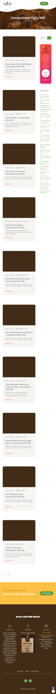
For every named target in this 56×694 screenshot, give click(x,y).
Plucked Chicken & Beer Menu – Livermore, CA (45, 168)
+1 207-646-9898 (46, 633)
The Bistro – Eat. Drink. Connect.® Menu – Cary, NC (44, 96)
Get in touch (46, 593)
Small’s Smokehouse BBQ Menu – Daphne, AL (45, 146)
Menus (44, 3)
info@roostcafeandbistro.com (47, 635)
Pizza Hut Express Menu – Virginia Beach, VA (44, 163)
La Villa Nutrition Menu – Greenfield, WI (45, 131)
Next (9, 574)
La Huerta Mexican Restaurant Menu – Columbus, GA (45, 122)
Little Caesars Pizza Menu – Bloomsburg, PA (45, 157)
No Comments (10, 60)
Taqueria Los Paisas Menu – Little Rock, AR (45, 152)
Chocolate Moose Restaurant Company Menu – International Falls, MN (18, 387)
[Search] (49, 37)
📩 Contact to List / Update (46, 73)
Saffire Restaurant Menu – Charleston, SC (45, 140)
